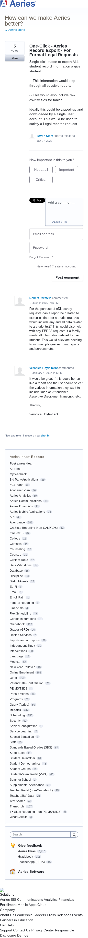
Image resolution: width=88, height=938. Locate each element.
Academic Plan (20, 490)
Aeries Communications (26, 501)
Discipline (16, 576)
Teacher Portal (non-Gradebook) (31, 790)
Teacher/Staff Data (22, 795)
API (12, 517)
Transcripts (17, 806)
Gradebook (17, 624)
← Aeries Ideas (15, 30)
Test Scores (17, 801)
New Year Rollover (22, 667)
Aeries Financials (21, 506)
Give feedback (30, 845)
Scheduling (17, 715)
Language (16, 656)
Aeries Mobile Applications (27, 511)
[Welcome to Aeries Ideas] (44, 3)
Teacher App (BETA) (31, 862)
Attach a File (59, 221)
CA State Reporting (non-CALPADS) (34, 528)
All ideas (15, 469)
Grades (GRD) (19, 629)
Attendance (17, 522)
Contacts (16, 544)
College (15, 538)
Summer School (20, 779)
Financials (16, 608)
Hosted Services (21, 635)
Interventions (18, 651)
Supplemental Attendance (27, 785)
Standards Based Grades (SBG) (31, 747)
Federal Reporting (22, 603)
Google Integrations (23, 619)
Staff (13, 742)
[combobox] (41, 834)
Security (15, 720)
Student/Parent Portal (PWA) (28, 774)
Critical (44, 180)
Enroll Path (17, 597)
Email (13, 592)
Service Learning (21, 731)
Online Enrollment (22, 672)
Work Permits (18, 817)
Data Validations (21, 565)
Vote (15, 58)
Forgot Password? (41, 257)
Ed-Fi (13, 586)
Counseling (17, 549)
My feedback (18, 474)
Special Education (22, 737)
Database (16, 570)
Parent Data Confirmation (27, 683)
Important (68, 170)
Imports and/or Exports (25, 640)
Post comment (67, 277)
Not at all (43, 170)
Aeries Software (31, 871)
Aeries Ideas (19, 457)
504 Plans (16, 485)
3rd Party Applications (24, 479)
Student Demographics (25, 763)
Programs (16, 699)
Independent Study (22, 645)
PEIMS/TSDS (18, 688)
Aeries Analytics (20, 495)
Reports (37, 457)
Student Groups (20, 769)
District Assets (19, 581)
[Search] (74, 834)
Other (13, 678)
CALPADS (16, 533)
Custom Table (19, 560)
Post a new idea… (22, 463)
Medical (15, 661)
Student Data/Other (22, 758)
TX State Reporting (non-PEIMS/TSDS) (35, 812)
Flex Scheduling (20, 613)
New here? (56, 266)
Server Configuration (23, 726)
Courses (15, 554)
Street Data (17, 753)
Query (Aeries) (19, 704)
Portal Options (19, 694)
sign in (45, 435)
